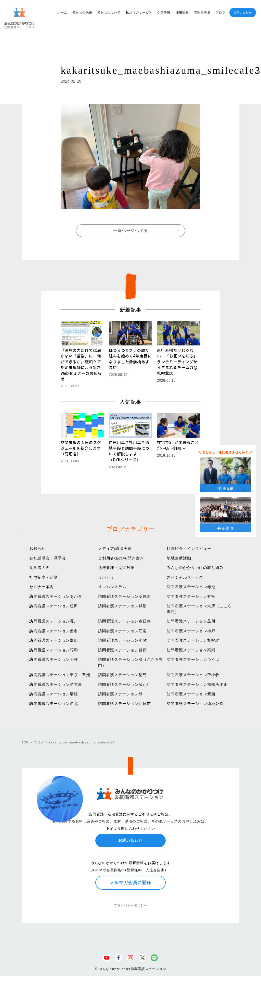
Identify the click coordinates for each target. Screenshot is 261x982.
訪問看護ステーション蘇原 (122, 650)
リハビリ (106, 577)
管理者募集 (202, 12)
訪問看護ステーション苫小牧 (193, 675)
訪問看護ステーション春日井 (124, 621)
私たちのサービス (139, 12)
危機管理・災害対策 (116, 567)
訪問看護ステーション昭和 (53, 650)
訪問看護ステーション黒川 (191, 621)
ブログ (221, 12)
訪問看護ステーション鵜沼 (122, 606)
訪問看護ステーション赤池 (191, 587)
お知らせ (37, 548)
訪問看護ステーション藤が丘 (124, 684)
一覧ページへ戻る (130, 230)
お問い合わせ (242, 12)
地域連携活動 (179, 558)
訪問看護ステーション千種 (53, 659)
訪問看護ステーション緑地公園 (195, 703)
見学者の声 (39, 567)
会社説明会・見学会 (47, 558)
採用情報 (182, 12)
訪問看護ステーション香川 (53, 621)
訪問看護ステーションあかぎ (55, 596)
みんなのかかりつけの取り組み (195, 567)
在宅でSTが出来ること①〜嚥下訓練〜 (178, 445)
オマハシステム (112, 587)
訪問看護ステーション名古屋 (55, 684)
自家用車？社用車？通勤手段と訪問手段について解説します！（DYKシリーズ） (129, 451)
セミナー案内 (41, 587)
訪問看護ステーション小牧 (122, 640)
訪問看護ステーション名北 (53, 703)
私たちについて (108, 12)
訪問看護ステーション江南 (122, 631)
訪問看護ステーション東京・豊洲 (59, 675)
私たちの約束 (82, 12)
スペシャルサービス (185, 577)
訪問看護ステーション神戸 (191, 631)
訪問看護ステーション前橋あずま (197, 684)
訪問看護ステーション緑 (120, 694)
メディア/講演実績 (115, 548)
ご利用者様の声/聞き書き (121, 558)
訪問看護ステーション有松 (191, 596)
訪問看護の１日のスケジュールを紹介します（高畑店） (81, 448)
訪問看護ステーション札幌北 (193, 640)
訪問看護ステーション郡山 (53, 640)
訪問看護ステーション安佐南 (124, 596)
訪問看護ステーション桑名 (53, 631)
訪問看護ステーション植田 (53, 606)
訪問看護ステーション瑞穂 (53, 694)
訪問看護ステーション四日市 (124, 703)
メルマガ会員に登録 (130, 882)
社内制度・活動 (43, 577)
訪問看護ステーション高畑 (191, 650)
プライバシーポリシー (130, 905)
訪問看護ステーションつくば (193, 659)
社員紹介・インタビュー (189, 548)
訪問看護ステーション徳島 (122, 675)
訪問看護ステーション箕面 (191, 694)
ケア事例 (164, 12)
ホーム (62, 12)
